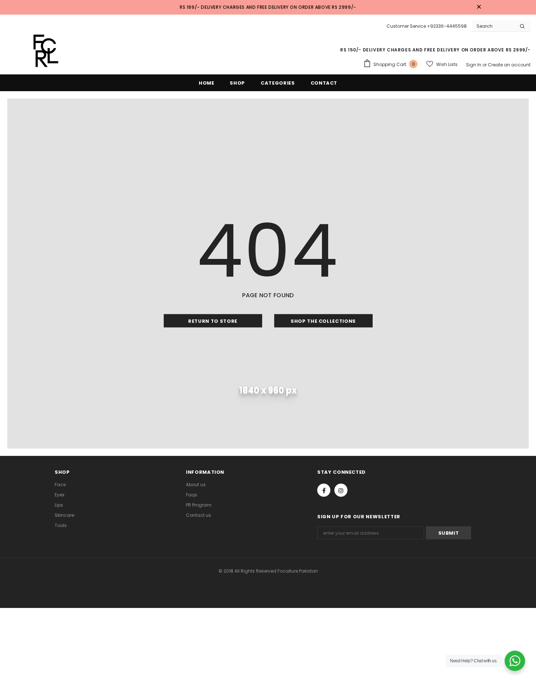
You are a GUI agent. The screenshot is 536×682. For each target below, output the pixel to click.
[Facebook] (323, 490)
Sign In (474, 65)
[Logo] (41, 50)
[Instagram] (340, 490)
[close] (478, 7)
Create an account (509, 65)
